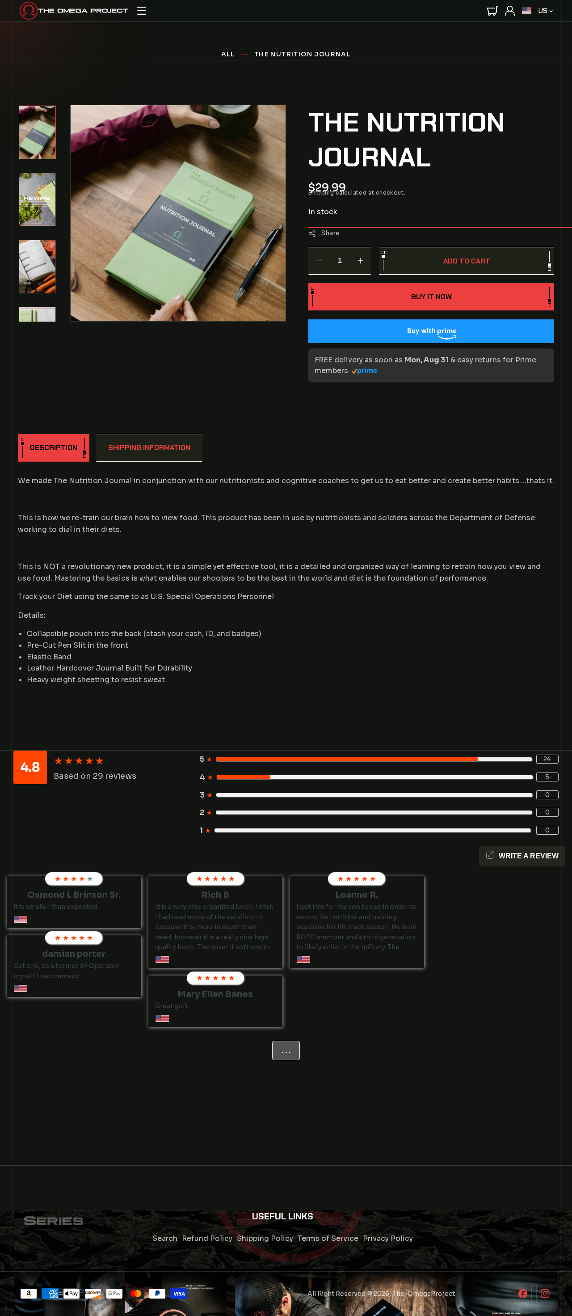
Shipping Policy (265, 1238)
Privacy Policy (388, 1238)
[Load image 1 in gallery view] (37, 132)
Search (164, 1238)
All (228, 54)
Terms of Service (328, 1238)
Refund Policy (207, 1238)
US (542, 10)
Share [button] (330, 233)
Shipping (321, 192)
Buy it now (431, 296)
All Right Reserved (336, 1294)
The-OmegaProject (423, 1294)
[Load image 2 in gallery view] (37, 199)
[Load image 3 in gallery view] (37, 266)
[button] (141, 10)
